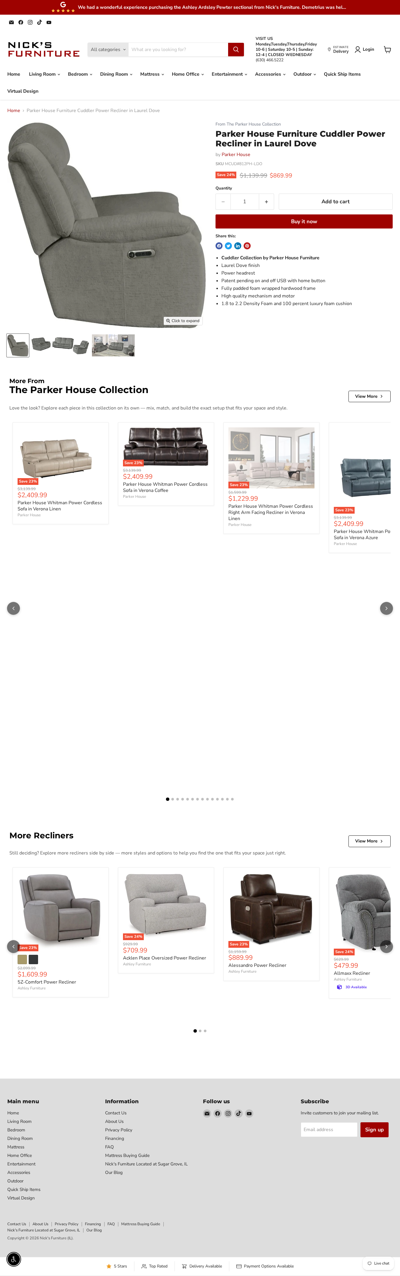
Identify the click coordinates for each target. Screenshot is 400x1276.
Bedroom (78, 74)
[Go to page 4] (182, 799)
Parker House (236, 154)
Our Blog (114, 1172)
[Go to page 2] (172, 799)
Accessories (268, 74)
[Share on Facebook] (219, 245)
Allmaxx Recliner (352, 973)
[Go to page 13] (227, 799)
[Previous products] (13, 608)
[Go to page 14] (232, 799)
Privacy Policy (118, 1130)
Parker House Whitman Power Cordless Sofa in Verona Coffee (165, 487)
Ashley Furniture (32, 988)
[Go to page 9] (207, 799)
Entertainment (228, 74)
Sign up (374, 1129)
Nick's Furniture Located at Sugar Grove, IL (146, 1164)
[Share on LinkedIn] (237, 245)
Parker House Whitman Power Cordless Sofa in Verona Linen (60, 506)
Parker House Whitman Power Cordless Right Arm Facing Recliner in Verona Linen (270, 512)
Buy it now (304, 221)
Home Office (186, 74)
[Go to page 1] (168, 799)
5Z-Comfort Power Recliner (47, 982)
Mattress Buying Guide (127, 1155)
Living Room (43, 74)
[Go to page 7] (197, 799)
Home (13, 74)
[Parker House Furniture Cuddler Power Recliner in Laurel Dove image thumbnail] (18, 345)
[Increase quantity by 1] (266, 202)
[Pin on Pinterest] (247, 245)
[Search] (236, 49)
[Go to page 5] (187, 799)
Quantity (224, 188)
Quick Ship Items (342, 74)
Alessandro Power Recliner (257, 965)
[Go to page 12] (222, 799)
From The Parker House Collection (248, 124)
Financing (114, 1138)
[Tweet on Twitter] (228, 245)
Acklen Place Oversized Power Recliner (164, 958)
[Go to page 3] (177, 799)
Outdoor (303, 74)
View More (366, 396)
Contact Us (116, 1113)
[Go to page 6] (192, 799)
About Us (114, 1121)
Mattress (150, 74)
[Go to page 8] (202, 799)
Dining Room (114, 74)
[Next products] (386, 608)
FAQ (109, 1147)
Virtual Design (22, 91)
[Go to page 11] (217, 799)
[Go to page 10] (212, 799)
